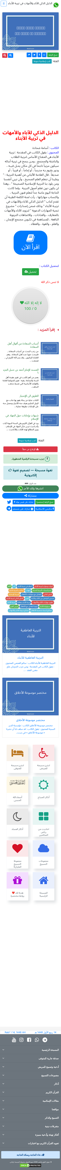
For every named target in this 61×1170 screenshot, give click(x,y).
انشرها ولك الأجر (33, 488)
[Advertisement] (30, 95)
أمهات (28, 590)
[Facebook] (30, 1040)
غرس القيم (14, 606)
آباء (14, 586)
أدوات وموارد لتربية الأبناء (43, 586)
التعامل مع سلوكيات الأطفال (31, 594)
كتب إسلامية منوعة (42, 61)
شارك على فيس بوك (24, 502)
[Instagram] (22, 1040)
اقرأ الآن (31, 247)
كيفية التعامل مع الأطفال (29, 606)
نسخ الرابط (53, 55)
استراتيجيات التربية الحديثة (42, 590)
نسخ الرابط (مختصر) (45, 502)
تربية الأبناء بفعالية (23, 602)
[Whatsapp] (37, 1040)
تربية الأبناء (11, 602)
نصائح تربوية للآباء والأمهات (19, 610)
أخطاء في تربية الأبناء (24, 586)
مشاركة (32, 496)
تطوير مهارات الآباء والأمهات (42, 602)
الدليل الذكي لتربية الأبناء (14, 598)
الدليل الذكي (48, 594)
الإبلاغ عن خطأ (29, 449)
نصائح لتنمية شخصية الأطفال (41, 610)
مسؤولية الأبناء (45, 606)
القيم (27, 598)
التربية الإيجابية (14, 594)
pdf (9, 586)
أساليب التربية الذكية (16, 590)
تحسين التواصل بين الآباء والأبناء (42, 598)
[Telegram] (45, 1040)
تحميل (32, 272)
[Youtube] (14, 1040)
